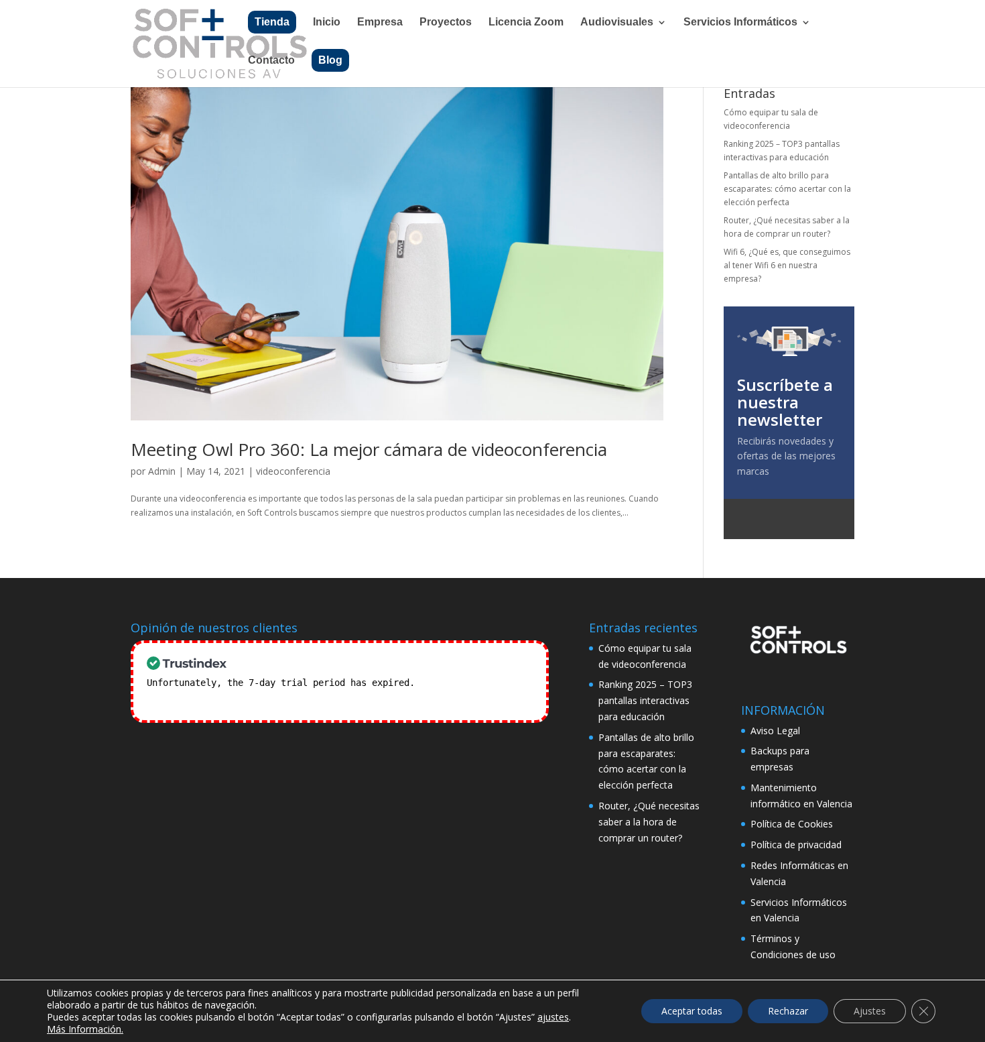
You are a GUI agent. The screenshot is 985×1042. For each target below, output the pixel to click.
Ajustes (870, 1010)
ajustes (553, 1017)
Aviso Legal (775, 730)
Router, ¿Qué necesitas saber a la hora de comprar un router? (649, 821)
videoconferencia (293, 471)
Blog (330, 60)
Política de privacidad (796, 844)
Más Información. (85, 1029)
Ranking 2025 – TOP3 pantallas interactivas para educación (645, 700)
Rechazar (788, 1010)
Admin (162, 471)
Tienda (272, 21)
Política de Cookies (791, 823)
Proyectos (445, 22)
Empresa (380, 22)
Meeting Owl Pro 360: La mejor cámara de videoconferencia (369, 449)
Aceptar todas (691, 1010)
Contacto (271, 61)
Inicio (326, 22)
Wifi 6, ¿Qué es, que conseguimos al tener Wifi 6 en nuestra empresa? (787, 265)
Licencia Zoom (526, 22)
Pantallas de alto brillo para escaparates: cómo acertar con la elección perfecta (787, 189)
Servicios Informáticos (740, 22)
